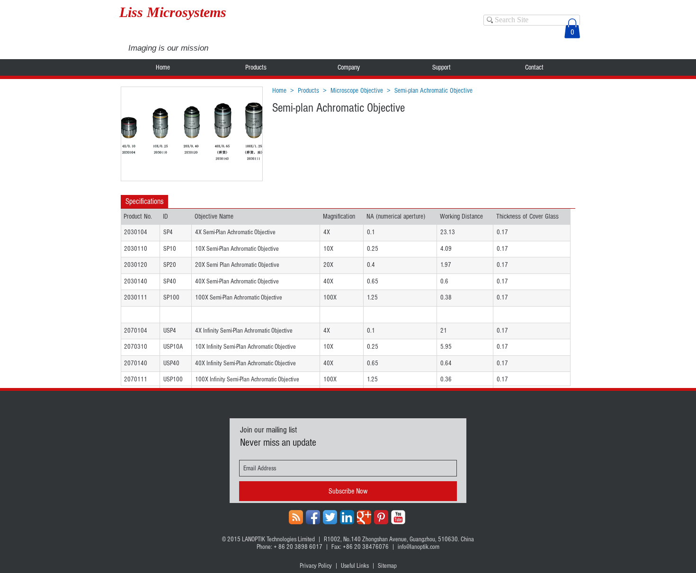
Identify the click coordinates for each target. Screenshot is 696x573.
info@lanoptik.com (418, 547)
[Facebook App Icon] (313, 517)
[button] (572, 28)
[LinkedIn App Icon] (347, 517)
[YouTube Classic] (398, 517)
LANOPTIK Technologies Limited (278, 539)
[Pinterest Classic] (381, 517)
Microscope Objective (356, 91)
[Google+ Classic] (364, 517)
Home (279, 91)
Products (308, 91)
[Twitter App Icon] (330, 517)
